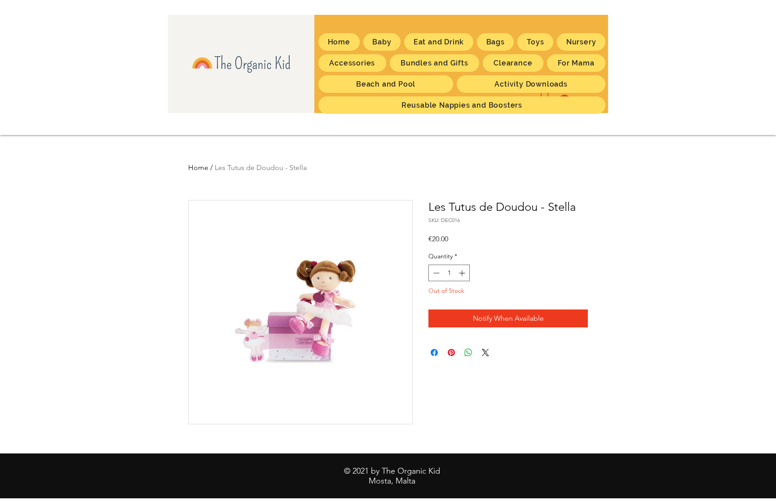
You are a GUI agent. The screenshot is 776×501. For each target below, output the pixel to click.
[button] (576, 63)
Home (198, 167)
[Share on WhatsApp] (468, 352)
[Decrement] (435, 273)
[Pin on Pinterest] (451, 352)
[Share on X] (485, 352)
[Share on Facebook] (434, 352)
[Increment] (462, 273)
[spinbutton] (449, 273)
